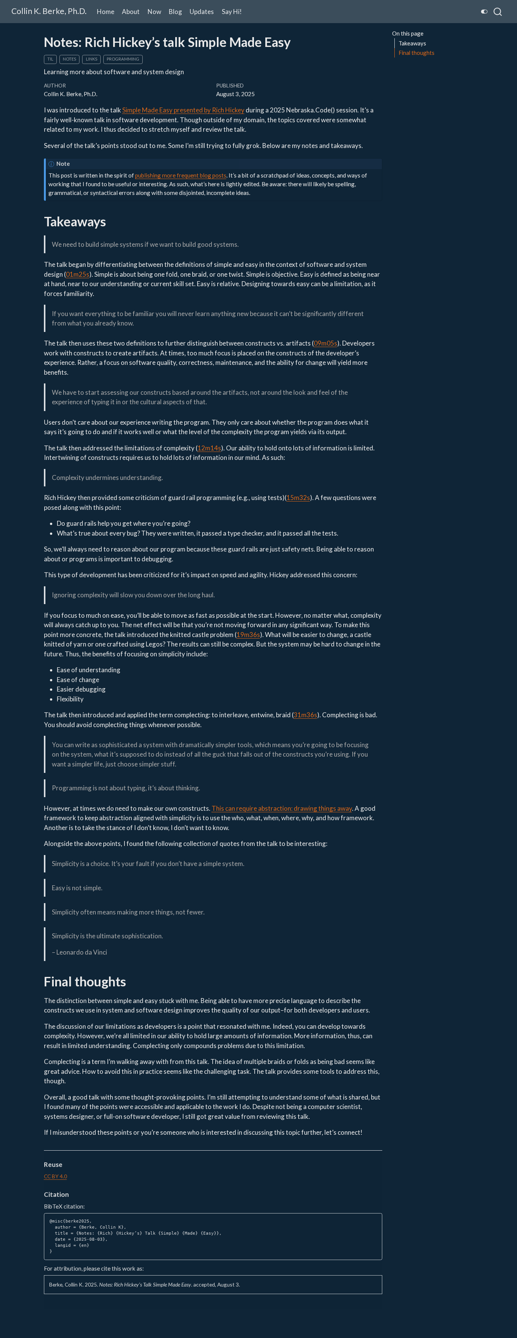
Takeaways (412, 43)
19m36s (248, 635)
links (91, 58)
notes (69, 58)
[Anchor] (67, 1164)
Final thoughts (416, 52)
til (50, 58)
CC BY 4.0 (55, 1176)
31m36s (305, 715)
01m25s (77, 274)
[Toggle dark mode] (484, 12)
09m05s (325, 343)
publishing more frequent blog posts (180, 175)
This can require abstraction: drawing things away (282, 808)
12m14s (209, 448)
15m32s (298, 498)
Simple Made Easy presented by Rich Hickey (183, 110)
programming (123, 58)
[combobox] (498, 11)
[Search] (498, 11)
